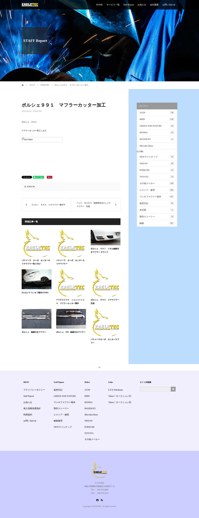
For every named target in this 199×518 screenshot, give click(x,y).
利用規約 (27, 414)
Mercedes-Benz (146, 146)
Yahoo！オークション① (119, 396)
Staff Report (128, 5)
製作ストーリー (156, 216)
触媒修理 (58, 421)
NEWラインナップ (156, 157)
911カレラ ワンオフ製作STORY (35, 293)
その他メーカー (156, 183)
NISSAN (156, 163)
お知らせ (142, 5)
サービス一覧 (113, 5)
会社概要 (154, 5)
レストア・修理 (156, 190)
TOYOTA (156, 177)
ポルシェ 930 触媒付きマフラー (71, 332)
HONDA (156, 132)
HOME (99, 5)
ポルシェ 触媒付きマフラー (34, 332)
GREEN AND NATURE (156, 126)
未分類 (156, 210)
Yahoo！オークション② (119, 402)
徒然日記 (156, 203)
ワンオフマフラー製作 (156, 196)
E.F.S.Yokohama (115, 390)
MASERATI (156, 139)
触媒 (156, 223)
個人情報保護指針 (32, 408)
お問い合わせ (168, 5)
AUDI (156, 112)
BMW (156, 119)
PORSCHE (37, 111)
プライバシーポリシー (34, 390)
